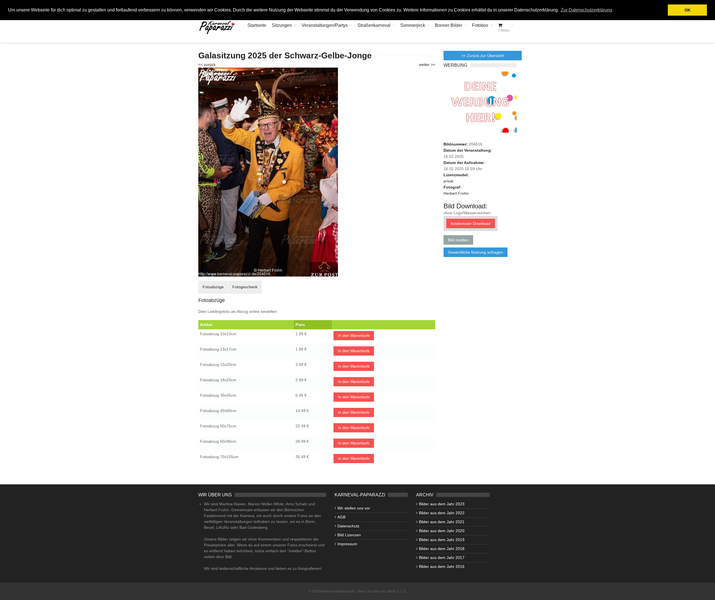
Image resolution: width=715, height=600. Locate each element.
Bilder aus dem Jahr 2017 (441, 557)
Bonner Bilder (448, 25)
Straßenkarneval (374, 25)
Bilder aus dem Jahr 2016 (441, 566)
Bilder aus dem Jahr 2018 (441, 548)
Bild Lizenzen (349, 535)
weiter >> (427, 64)
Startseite (256, 25)
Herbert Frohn (456, 193)
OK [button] (687, 10)
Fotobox (480, 25)
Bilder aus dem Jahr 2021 (441, 522)
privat (448, 181)
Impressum (347, 544)
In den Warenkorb (354, 335)
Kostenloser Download (470, 223)
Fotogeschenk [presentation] (245, 287)
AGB (341, 517)
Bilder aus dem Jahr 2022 (441, 513)
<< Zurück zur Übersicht (482, 55)
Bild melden (458, 240)
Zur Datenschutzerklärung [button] (586, 10)
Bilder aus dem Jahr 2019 (441, 539)
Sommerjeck (412, 25)
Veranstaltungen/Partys (325, 25)
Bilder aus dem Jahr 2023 (441, 504)
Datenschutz (348, 526)
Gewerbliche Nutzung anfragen (475, 252)
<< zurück (207, 64)
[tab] (213, 287)
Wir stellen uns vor (353, 508)
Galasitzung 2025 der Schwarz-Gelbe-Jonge (285, 55)
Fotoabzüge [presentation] (213, 287)
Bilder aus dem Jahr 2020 (441, 530)
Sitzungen (282, 25)
